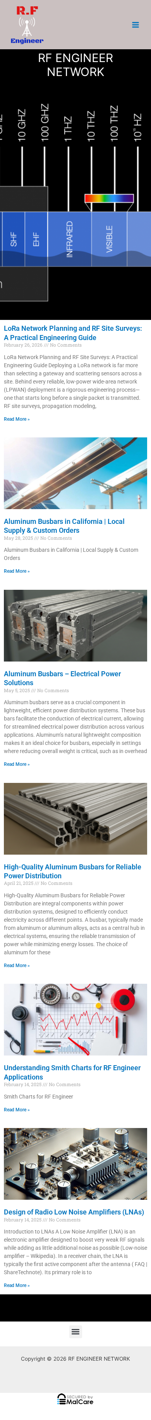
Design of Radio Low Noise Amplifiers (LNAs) (74, 1212)
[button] (75, 1331)
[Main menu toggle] (136, 25)
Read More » (17, 419)
